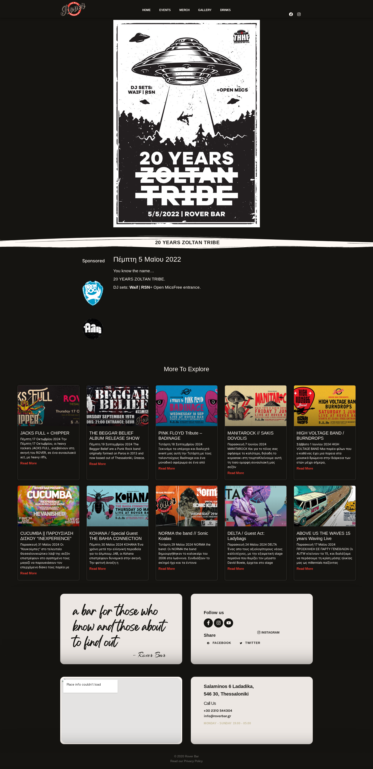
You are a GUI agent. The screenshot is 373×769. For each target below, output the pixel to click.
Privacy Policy (193, 761)
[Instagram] (218, 622)
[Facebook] (290, 14)
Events (165, 10)
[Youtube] (228, 622)
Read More (28, 463)
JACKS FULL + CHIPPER (44, 433)
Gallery (205, 10)
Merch (184, 10)
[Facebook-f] (208, 622)
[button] (220, 643)
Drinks (225, 10)
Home (146, 10)
